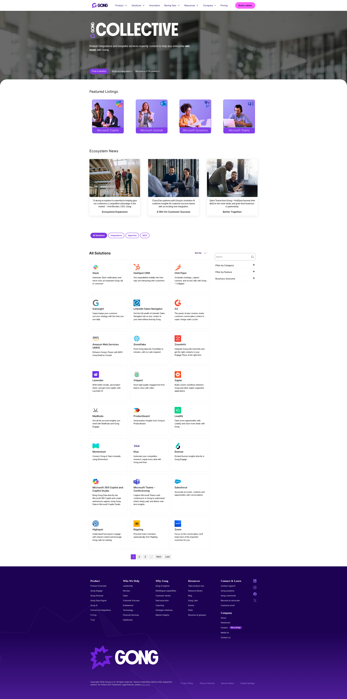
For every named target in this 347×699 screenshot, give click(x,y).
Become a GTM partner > (148, 71)
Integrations (116, 235)
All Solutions (99, 235)
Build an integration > (122, 71)
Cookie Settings (247, 683)
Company (208, 5)
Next (158, 556)
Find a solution (99, 71)
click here (145, 684)
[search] (235, 256)
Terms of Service (207, 683)
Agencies (132, 235)
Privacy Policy (187, 683)
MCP (145, 235)
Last (167, 556)
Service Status (227, 683)
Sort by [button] (198, 253)
